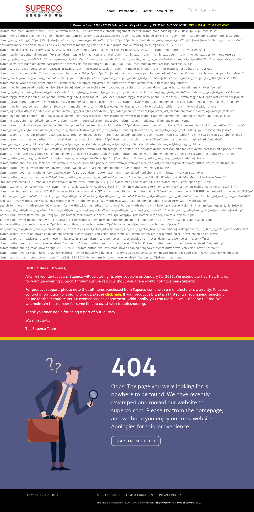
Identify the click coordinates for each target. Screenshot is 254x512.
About (111, 11)
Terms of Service (184, 502)
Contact (147, 11)
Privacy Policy (170, 495)
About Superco (108, 495)
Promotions (126, 11)
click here (113, 294)
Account (162, 11)
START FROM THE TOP (135, 441)
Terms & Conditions (139, 495)
